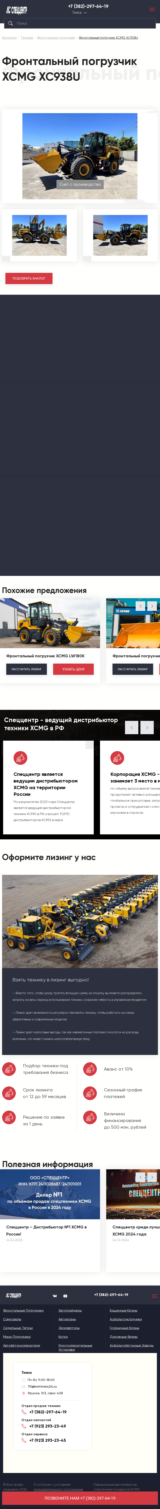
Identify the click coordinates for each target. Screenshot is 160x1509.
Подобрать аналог (29, 278)
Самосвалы (12, 1319)
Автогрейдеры (70, 1310)
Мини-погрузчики (17, 1337)
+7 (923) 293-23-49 (47, 1426)
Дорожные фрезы (124, 1337)
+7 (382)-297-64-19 (88, 6)
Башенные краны (123, 1310)
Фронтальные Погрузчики (23, 1310)
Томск (77, 12)
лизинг (26, 669)
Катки (63, 1337)
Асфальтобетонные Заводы (132, 1345)
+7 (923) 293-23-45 (47, 1440)
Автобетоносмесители (21, 1345)
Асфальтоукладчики (126, 1319)
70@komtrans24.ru (42, 1386)
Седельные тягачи (18, 1328)
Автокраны (67, 1319)
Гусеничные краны (124, 1328)
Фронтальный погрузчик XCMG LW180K (45, 655)
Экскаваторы (69, 1328)
